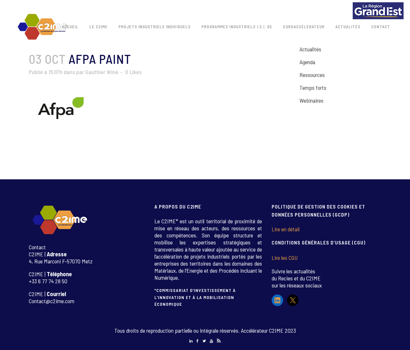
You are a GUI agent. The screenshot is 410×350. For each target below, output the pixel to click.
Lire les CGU (285, 257)
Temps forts (312, 87)
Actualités (310, 49)
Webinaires (311, 100)
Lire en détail (285, 229)
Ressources (312, 74)
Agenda (307, 61)
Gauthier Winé (101, 71)
